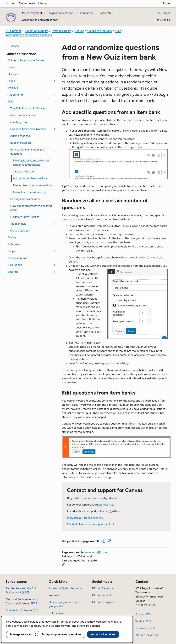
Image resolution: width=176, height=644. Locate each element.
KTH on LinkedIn (102, 595)
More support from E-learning (85, 517)
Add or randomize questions (30, 178)
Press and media (145, 628)
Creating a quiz (19, 122)
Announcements (18, 258)
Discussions (15, 264)
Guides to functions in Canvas (26, 60)
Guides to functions (99, 30)
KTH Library (56, 613)
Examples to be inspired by (29, 192)
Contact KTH (143, 614)
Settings (13, 271)
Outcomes (14, 244)
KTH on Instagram (103, 602)
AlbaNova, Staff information (66, 588)
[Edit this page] (63, 564)
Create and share (23, 171)
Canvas (79, 30)
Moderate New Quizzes (24, 216)
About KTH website (147, 635)
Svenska (165, 19)
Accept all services (103, 634)
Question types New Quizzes (28, 129)
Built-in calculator (21, 142)
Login (166, 3)
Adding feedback (20, 135)
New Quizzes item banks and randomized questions (31, 162)
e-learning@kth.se (108, 511)
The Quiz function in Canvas (27, 108)
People (12, 251)
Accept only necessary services (61, 634)
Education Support (36, 30)
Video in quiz (18, 223)
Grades (12, 237)
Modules (13, 74)
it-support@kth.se (103, 504)
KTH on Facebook (103, 588)
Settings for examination (25, 199)
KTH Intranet (13, 30)
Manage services (20, 634)
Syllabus (13, 87)
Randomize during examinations (32, 185)
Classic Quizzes (20, 230)
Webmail (54, 595)
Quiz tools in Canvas (22, 115)
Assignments (15, 94)
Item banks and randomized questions (29, 35)
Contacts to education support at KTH (90, 524)
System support (61, 30)
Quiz (118, 30)
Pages (11, 81)
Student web (27, 3)
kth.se (11, 3)
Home (11, 67)
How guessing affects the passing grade (31, 208)
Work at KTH (143, 621)
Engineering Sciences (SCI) (22, 610)
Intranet (43, 3)
